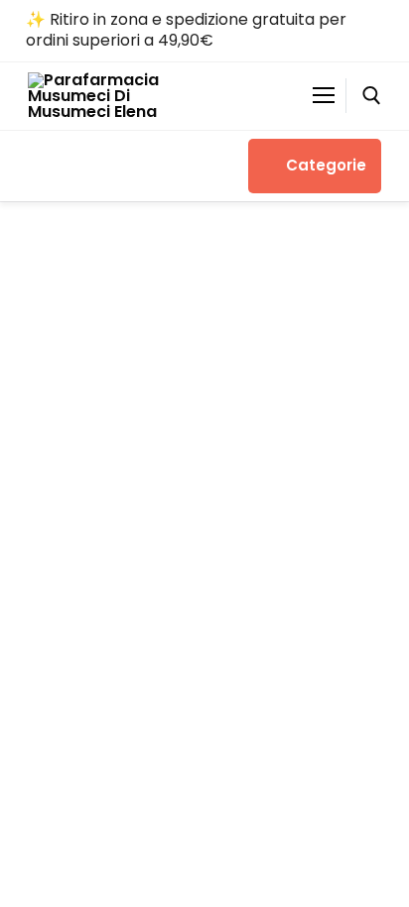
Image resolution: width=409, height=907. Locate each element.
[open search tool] (371, 95)
